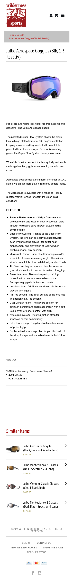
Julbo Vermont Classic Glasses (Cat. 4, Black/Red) (41, 485)
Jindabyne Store (53, 547)
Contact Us (44, 542)
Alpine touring (21, 371)
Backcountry (36, 371)
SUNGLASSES (19, 378)
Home (11, 34)
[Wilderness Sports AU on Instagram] (39, 573)
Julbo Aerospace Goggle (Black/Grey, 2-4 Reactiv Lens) (40, 448)
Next (64, 91)
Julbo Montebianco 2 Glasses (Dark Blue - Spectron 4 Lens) (40, 504)
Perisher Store (36, 552)
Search (26, 542)
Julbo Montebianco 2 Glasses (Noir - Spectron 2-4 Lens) (40, 467)
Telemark (47, 371)
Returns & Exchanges (23, 547)
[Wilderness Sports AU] (16, 15)
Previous (8, 91)
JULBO (20, 34)
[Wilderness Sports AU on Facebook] (33, 573)
